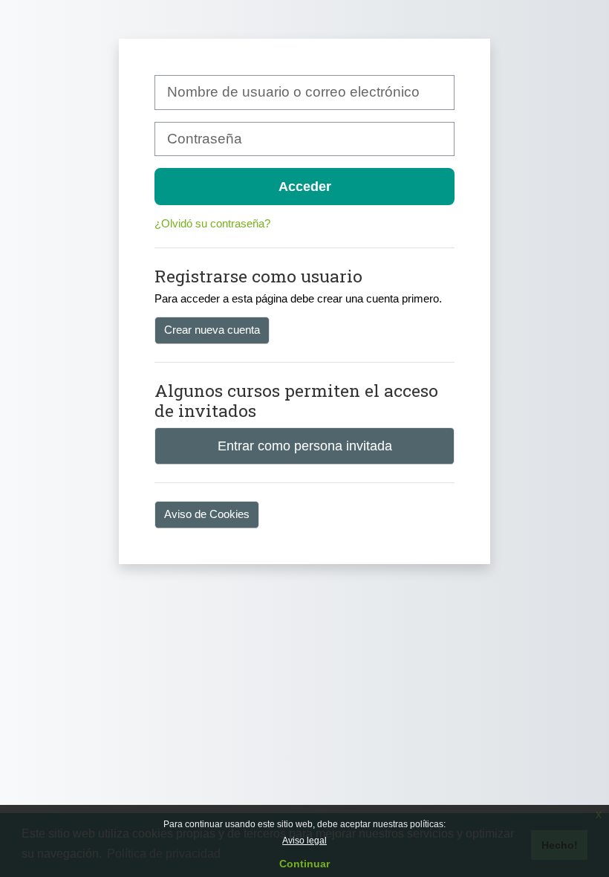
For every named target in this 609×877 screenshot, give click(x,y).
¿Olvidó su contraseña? (212, 223)
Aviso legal (304, 840)
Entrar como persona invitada (305, 445)
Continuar (304, 864)
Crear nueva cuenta (212, 329)
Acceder (305, 186)
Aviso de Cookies (207, 514)
